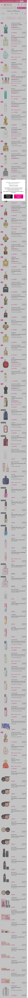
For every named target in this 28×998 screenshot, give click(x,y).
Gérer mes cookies (8, 196)
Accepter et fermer (18, 196)
